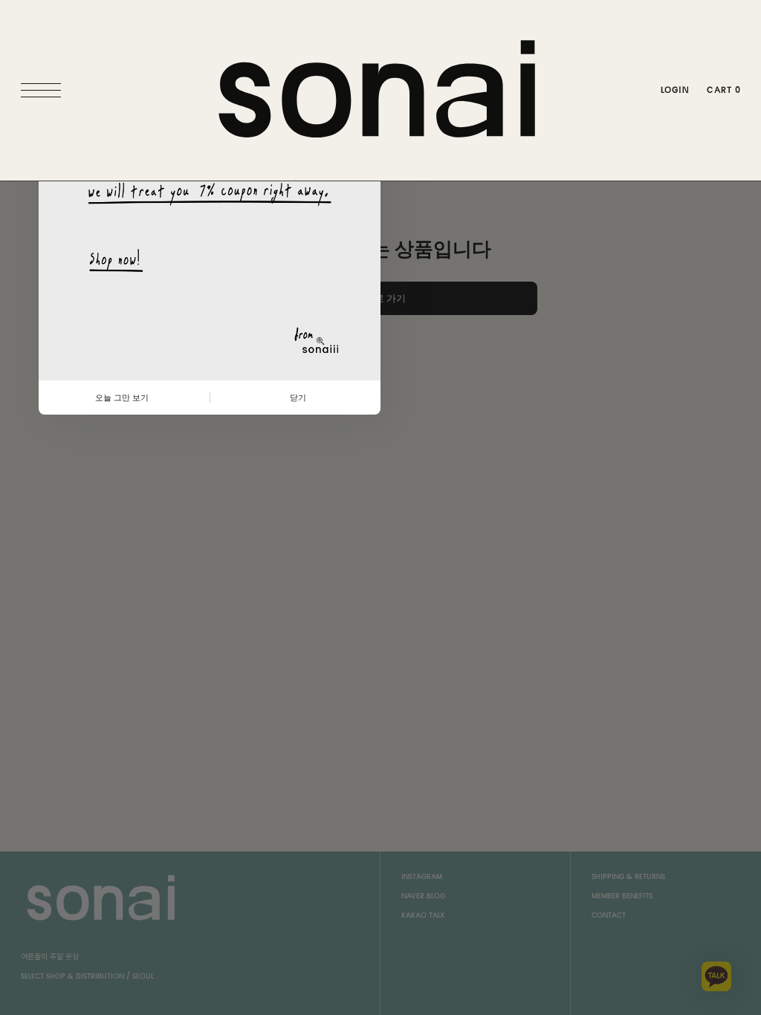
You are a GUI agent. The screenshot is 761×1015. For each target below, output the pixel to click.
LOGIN (675, 89)
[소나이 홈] (380, 90)
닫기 (298, 397)
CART (723, 89)
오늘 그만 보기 (122, 397)
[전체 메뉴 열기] (44, 90)
